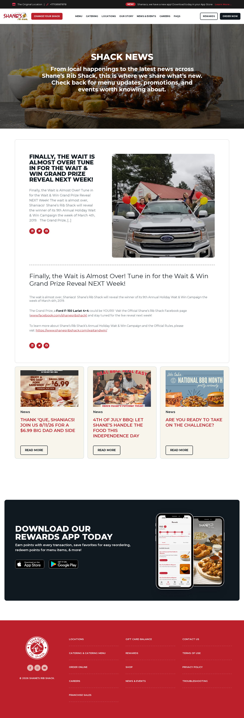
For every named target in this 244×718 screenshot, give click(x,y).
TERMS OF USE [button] (191, 653)
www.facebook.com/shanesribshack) (58, 315)
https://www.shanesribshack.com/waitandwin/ (71, 330)
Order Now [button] (230, 16)
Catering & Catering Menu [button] (87, 653)
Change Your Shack (47, 16)
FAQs (177, 16)
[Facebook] (30, 668)
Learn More (222, 4)
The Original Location (30, 4)
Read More (34, 450)
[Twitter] (44, 668)
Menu (78, 16)
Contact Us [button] (190, 639)
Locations (109, 16)
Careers (165, 16)
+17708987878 (58, 4)
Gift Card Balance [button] (139, 639)
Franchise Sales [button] (80, 694)
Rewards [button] (209, 16)
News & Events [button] (136, 681)
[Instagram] (37, 668)
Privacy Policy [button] (192, 667)
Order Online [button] (78, 667)
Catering (92, 16)
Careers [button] (74, 681)
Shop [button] (129, 667)
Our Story (126, 16)
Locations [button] (76, 639)
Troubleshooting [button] (195, 681)
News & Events (146, 16)
